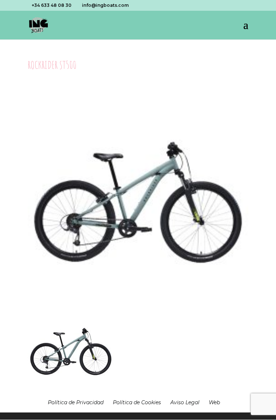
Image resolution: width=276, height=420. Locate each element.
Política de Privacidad (76, 402)
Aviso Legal (184, 402)
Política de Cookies (137, 402)
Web (214, 402)
